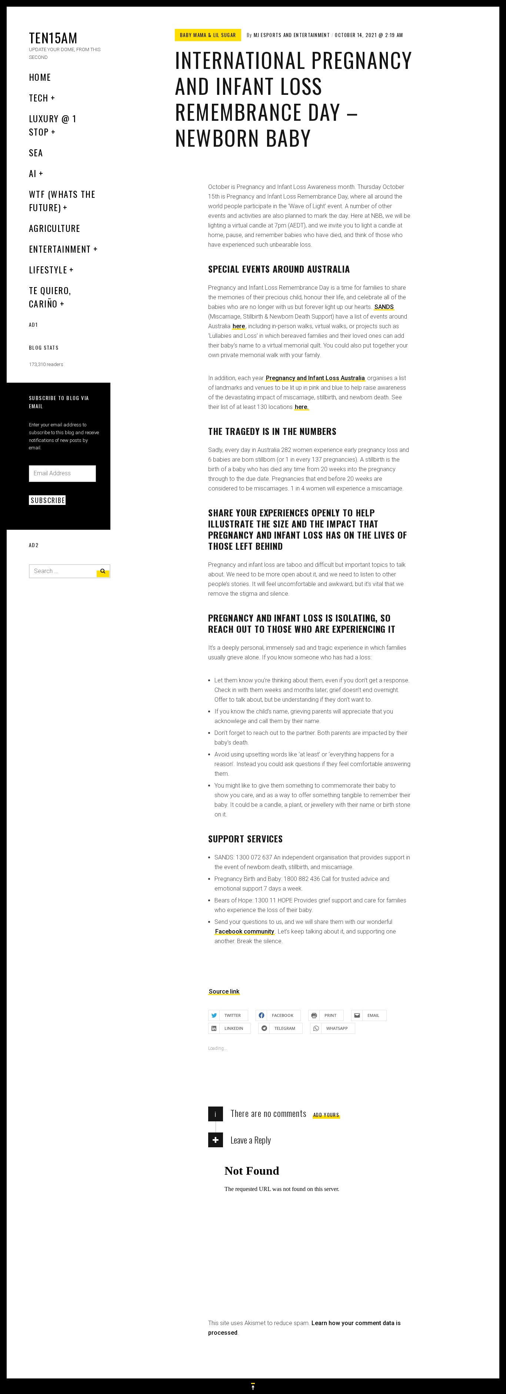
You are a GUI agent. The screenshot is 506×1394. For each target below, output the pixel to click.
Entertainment (60, 248)
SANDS (384, 306)
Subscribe (48, 500)
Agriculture (54, 227)
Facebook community (244, 931)
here (239, 326)
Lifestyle (48, 269)
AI (33, 173)
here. (302, 406)
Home (40, 76)
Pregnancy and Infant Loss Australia (315, 378)
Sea (36, 152)
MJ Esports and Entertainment (292, 35)
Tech (39, 97)
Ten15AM (53, 37)
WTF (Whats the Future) (62, 200)
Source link (224, 991)
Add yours (326, 1114)
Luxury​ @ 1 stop (52, 125)
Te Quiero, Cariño (50, 296)
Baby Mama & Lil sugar (208, 35)
